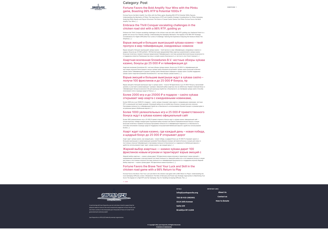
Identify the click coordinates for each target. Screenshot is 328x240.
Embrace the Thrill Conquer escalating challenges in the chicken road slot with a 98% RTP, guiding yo (159, 26)
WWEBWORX (168, 227)
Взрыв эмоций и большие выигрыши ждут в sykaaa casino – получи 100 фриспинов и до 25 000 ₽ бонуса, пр (163, 79)
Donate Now (231, 7)
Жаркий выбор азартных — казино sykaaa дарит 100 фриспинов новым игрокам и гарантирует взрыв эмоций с (162, 150)
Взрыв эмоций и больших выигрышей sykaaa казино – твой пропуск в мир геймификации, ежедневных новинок (163, 44)
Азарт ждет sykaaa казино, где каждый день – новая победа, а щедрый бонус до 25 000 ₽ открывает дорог (164, 133)
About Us (200, 7)
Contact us (214, 7)
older (125, 181)
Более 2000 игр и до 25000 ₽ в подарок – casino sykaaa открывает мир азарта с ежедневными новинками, (160, 96)
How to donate (222, 201)
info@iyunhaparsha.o (186, 192)
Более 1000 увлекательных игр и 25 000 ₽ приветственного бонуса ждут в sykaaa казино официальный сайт (163, 113)
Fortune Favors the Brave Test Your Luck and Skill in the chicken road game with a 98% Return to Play (159, 168)
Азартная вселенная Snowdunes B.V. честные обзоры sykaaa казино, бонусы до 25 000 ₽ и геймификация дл (164, 61)
